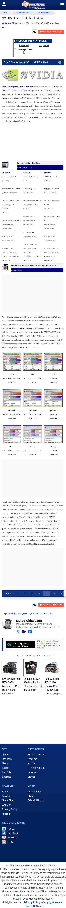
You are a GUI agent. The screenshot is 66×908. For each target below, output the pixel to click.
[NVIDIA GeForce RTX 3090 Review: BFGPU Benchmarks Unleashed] (9, 668)
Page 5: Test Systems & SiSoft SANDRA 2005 (26, 62)
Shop (30, 796)
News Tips (8, 800)
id (51, 613)
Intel (19, 613)
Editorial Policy (36, 800)
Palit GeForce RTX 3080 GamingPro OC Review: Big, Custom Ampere (53, 686)
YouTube (12, 837)
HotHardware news (48, 643)
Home (5, 754)
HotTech (6, 814)
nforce (26, 613)
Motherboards (44, 13)
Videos (31, 776)
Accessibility (34, 791)
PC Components (23, 13)
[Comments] (34, 31)
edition (38, 613)
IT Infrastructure (36, 768)
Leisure (32, 772)
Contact (6, 805)
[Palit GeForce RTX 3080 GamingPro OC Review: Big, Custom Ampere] (52, 668)
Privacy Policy (9, 809)
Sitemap (6, 776)
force (46, 613)
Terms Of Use (33, 906)
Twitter (11, 828)
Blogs (5, 768)
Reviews (7, 759)
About (5, 791)
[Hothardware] (33, 5)
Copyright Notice (52, 902)
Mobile (31, 763)
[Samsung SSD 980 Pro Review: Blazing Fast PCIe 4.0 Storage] (31, 668)
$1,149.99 (44, 45)
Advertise (7, 796)
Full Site (6, 772)
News (5, 763)
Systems (32, 759)
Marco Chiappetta (29, 620)
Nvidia (12, 613)
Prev (8, 593)
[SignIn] (6, 4)
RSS (10, 842)
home (5, 13)
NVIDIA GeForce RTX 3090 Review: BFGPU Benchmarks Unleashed (11, 686)
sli (32, 613)
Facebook (13, 833)
